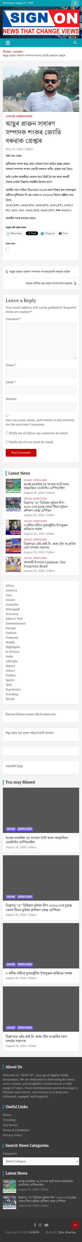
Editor (29, 149)
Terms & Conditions (16, 1130)
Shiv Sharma (67, 1232)
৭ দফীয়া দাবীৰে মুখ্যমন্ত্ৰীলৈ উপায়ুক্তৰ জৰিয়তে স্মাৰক (46, 527)
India (9, 656)
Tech (9, 685)
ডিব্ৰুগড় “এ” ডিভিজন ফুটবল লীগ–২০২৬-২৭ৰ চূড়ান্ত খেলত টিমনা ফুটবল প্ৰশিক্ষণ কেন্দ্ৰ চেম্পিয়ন (46, 506)
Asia (9, 595)
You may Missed (20, 782)
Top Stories (13, 690)
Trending (12, 694)
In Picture (12, 652)
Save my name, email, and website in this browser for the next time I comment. (40, 422)
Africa (10, 586)
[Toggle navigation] (8, 42)
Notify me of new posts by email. (31, 442)
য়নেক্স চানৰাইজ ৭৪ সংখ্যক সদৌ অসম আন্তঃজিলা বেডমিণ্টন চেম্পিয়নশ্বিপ (46, 486)
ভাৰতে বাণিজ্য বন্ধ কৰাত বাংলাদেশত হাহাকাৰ (49, 283)
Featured (12, 638)
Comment (13, 319)
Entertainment (16, 623)
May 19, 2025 (14, 149)
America (11, 590)
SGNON (34, 1232)
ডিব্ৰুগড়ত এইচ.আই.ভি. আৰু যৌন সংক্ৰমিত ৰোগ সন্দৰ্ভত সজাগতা (50, 545)
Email (11, 382)
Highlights (13, 647)
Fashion (11, 633)
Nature (10, 666)
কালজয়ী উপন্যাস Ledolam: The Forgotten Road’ (45, 564)
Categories (10, 1154)
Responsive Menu (75, 3)
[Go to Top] (75, 1225)
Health (10, 642)
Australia (12, 604)
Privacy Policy (12, 1135)
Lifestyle (11, 661)
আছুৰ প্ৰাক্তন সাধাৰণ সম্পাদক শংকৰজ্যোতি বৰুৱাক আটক (40, 272)
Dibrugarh (24, 116)
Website (11, 399)
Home (7, 1115)
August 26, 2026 (34, 493)
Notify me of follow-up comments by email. (38, 433)
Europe (11, 628)
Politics (11, 675)
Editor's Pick (14, 619)
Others (10, 671)
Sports (10, 680)
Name (11, 365)
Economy (12, 614)
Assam (10, 116)
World (10, 699)
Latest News (19, 473)
